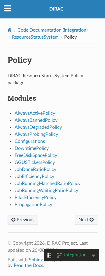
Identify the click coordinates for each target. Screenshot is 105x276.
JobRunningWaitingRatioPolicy (46, 190)
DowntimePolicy (32, 148)
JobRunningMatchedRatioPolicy (47, 183)
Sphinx (36, 260)
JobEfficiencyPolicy (34, 176)
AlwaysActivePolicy (35, 113)
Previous (24, 219)
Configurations (30, 141)
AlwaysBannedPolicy (36, 120)
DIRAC (56, 9)
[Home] (10, 30)
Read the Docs (28, 265)
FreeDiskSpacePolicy (36, 155)
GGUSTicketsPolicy (35, 162)
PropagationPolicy (33, 204)
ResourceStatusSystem (35, 37)
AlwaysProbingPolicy (36, 134)
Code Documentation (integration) (53, 30)
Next (84, 219)
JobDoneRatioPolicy (35, 169)
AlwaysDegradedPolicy (38, 127)
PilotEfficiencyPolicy (36, 197)
